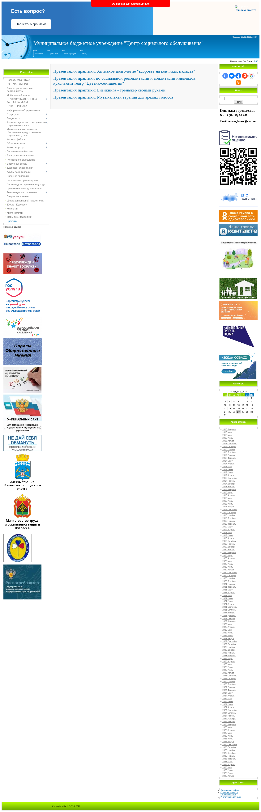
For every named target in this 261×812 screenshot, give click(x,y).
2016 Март (227, 432)
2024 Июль (227, 704)
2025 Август (228, 741)
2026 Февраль (229, 759)
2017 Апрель (228, 464)
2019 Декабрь (229, 547)
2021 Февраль (229, 587)
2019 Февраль (229, 524)
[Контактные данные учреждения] (238, 109)
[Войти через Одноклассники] (238, 82)
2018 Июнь (227, 501)
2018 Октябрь (229, 512)
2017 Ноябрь (228, 481)
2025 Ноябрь (228, 750)
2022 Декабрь (229, 650)
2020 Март (227, 555)
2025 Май (227, 733)
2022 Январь (228, 618)
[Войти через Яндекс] (245, 76)
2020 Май (227, 561)
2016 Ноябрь (228, 449)
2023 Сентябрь (229, 676)
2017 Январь (228, 455)
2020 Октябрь (229, 575)
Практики (53, 53)
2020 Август (228, 570)
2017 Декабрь (229, 484)
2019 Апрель (228, 529)
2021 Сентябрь (229, 607)
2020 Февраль (229, 552)
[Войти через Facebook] (238, 76)
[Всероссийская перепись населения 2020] (22, 318)
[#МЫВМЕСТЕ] (238, 302)
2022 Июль (227, 635)
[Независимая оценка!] (22, 368)
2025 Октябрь (229, 747)
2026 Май (227, 767)
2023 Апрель (228, 661)
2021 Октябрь (229, 610)
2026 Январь (228, 756)
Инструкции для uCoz (231, 797)
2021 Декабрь (229, 615)
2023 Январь (228, 653)
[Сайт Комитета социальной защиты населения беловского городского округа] (17, 535)
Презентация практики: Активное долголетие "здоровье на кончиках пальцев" (124, 71)
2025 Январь (228, 721)
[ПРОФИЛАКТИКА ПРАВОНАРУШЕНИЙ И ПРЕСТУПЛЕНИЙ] (22, 254)
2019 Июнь (227, 535)
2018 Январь (228, 486)
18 (230, 408)
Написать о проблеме (31, 24)
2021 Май (227, 595)
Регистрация (70, 53)
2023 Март (227, 658)
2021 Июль (227, 601)
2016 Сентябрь (229, 443)
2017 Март (227, 461)
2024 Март (227, 693)
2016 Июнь (227, 438)
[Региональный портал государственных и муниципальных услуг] (22, 231)
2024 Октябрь (229, 713)
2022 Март (227, 624)
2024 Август (228, 707)
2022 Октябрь (229, 644)
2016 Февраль (229, 429)
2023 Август (228, 673)
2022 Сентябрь (229, 641)
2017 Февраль (229, 458)
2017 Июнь (227, 469)
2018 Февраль (229, 489)
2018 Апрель (228, 495)
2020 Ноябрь (228, 578)
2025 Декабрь (229, 753)
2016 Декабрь (229, 452)
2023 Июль (227, 670)
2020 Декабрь (229, 581)
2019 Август (228, 538)
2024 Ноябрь (228, 716)
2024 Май (227, 698)
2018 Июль (227, 504)
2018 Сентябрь (229, 509)
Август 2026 (238, 392)
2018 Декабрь (229, 518)
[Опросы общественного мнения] (22, 339)
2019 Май (227, 532)
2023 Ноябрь (228, 681)
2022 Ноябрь (228, 647)
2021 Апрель (228, 592)
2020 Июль (227, 567)
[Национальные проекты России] (238, 323)
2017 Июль (227, 472)
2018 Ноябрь (228, 515)
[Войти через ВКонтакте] (232, 76)
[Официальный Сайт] (22, 396)
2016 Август (228, 441)
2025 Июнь (227, 736)
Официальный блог (229, 790)
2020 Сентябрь (229, 572)
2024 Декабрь (229, 718)
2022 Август (228, 638)
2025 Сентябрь (229, 744)
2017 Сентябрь (229, 478)
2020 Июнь (227, 564)
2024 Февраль (229, 690)
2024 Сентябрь (229, 710)
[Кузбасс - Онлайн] (237, 354)
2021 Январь (228, 584)
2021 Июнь (227, 598)
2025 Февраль (229, 724)
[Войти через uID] (225, 76)
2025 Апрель (228, 730)
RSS (256, 61)
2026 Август (228, 776)
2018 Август (228, 506)
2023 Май (227, 664)
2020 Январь (228, 549)
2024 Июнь (227, 701)
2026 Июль (227, 773)
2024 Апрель (228, 696)
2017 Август (228, 475)
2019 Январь (228, 521)
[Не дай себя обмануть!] (22, 436)
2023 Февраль (229, 655)
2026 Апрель (228, 764)
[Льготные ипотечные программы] (238, 279)
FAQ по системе (228, 794)
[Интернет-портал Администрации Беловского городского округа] (22, 454)
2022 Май (227, 630)
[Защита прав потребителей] (22, 566)
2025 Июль (227, 739)
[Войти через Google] (251, 76)
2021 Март (227, 590)
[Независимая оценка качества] (238, 130)
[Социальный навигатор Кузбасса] (238, 239)
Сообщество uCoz (229, 792)
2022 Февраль (229, 621)
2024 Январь (228, 687)
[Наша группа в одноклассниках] (238, 211)
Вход (84, 53)
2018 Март (227, 492)
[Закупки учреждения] (238, 189)
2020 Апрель (228, 558)
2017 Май (227, 466)
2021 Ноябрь (228, 612)
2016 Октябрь (229, 446)
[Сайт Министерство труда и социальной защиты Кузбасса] (22, 494)
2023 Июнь (227, 667)
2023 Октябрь (229, 678)
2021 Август (228, 604)
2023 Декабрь (229, 684)
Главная (39, 53)
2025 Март (227, 727)
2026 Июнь (227, 770)
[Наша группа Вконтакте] (238, 225)
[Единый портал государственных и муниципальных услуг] (22, 277)
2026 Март (227, 761)
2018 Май (227, 498)
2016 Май (227, 435)
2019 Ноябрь (228, 544)
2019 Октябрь (229, 541)
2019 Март (227, 527)
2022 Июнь (227, 633)
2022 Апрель (228, 627)
